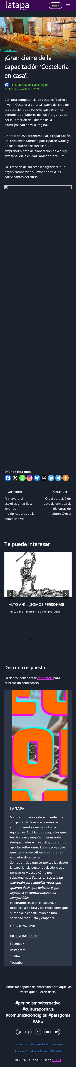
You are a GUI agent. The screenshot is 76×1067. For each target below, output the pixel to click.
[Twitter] (51, 478)
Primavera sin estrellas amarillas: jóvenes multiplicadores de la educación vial (19, 505)
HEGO (56, 1060)
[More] (65, 478)
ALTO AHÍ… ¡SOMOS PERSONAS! (36, 604)
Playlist (56, 1051)
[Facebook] (8, 478)
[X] (15, 478)
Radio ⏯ (55, 5)
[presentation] (38, 574)
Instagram (18, 950)
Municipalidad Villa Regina (31, 84)
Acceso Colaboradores (31, 1051)
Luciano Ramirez (23, 611)
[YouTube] (47, 1032)
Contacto (19, 1044)
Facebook (17, 943)
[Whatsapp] (22, 478)
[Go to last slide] (10, 594)
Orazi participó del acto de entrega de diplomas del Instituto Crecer (58, 503)
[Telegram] (58, 478)
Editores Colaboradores (47, 1044)
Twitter (15, 956)
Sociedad (10, 50)
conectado (45, 678)
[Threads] (44, 478)
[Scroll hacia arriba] (9, 1061)
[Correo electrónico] (57, 1032)
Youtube (16, 962)
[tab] (31, 640)
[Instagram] (29, 478)
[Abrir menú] (68, 5)
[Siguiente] (66, 594)
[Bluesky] (37, 478)
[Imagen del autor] (6, 84)
